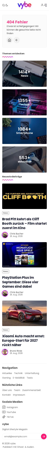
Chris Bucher (16, 233)
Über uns (7, 390)
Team (17, 390)
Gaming (6, 377)
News (5, 213)
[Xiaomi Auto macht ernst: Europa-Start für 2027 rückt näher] (24, 313)
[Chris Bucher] (5, 235)
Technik (18, 373)
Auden (30, 447)
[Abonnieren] (44, 436)
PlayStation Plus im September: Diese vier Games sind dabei (20, 282)
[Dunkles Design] (6, 5)
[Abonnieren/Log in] (42, 5)
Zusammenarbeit (31, 390)
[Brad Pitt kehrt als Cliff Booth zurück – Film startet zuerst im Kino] (24, 196)
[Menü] (45, 5)
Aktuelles (7, 373)
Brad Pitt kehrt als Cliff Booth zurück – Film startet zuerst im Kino (24, 223)
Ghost (20, 447)
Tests (30, 377)
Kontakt (6, 394)
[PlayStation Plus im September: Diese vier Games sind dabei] (24, 255)
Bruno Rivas (16, 350)
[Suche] (3, 5)
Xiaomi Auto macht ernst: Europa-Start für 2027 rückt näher (23, 340)
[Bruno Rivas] (5, 352)
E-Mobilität (19, 377)
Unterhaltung (32, 373)
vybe (13, 443)
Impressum (19, 394)
